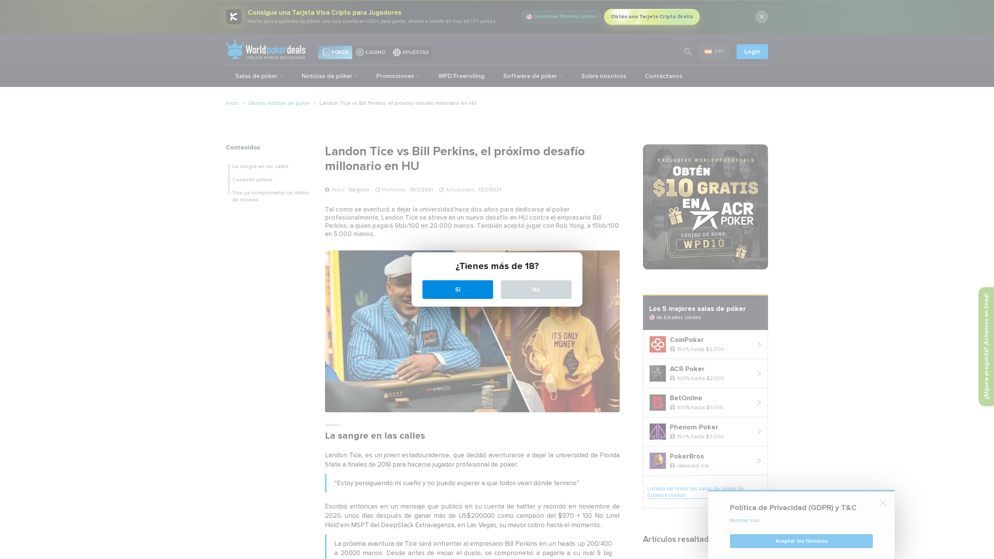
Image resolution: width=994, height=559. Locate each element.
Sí (458, 289)
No (536, 289)
